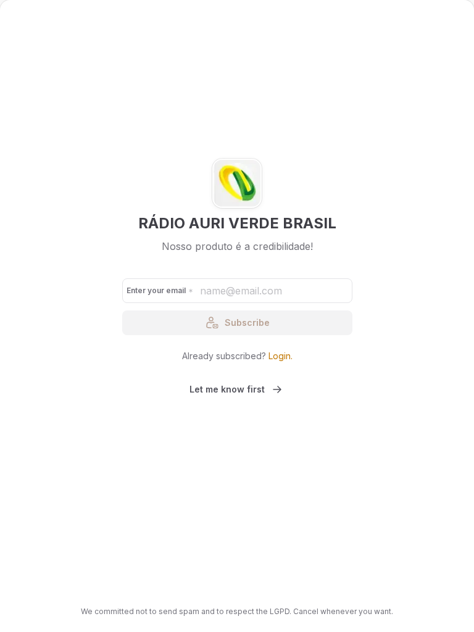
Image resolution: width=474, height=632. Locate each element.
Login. (280, 356)
